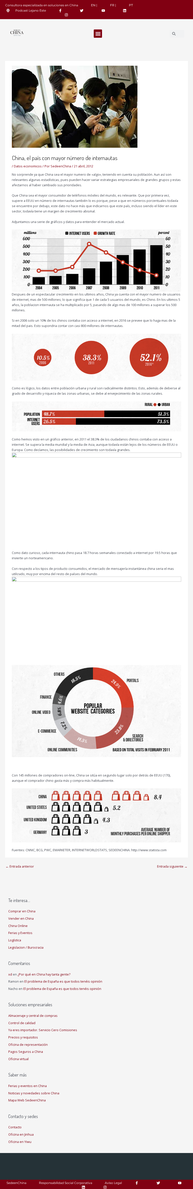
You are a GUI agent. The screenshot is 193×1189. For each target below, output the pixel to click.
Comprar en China (21, 911)
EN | (94, 5)
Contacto (15, 1127)
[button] (98, 33)
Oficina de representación (28, 1044)
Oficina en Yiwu (19, 1141)
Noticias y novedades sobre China (33, 1093)
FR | (113, 5)
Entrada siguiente (172, 866)
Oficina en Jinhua (21, 1134)
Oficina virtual (18, 1059)
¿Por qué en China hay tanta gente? (44, 974)
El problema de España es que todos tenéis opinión (63, 981)
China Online (18, 925)
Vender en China (21, 918)
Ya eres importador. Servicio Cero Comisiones (42, 1030)
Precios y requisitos (23, 1037)
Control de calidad (21, 1023)
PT (131, 5)
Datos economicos (28, 166)
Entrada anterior (20, 866)
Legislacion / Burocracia (25, 947)
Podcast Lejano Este (30, 10)
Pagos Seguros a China (25, 1051)
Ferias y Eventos (20, 933)
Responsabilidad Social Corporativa (65, 1183)
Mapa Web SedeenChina (27, 1100)
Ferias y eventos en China (27, 1086)
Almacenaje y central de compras (33, 1015)
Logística (14, 940)
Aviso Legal (113, 1183)
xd (10, 974)
